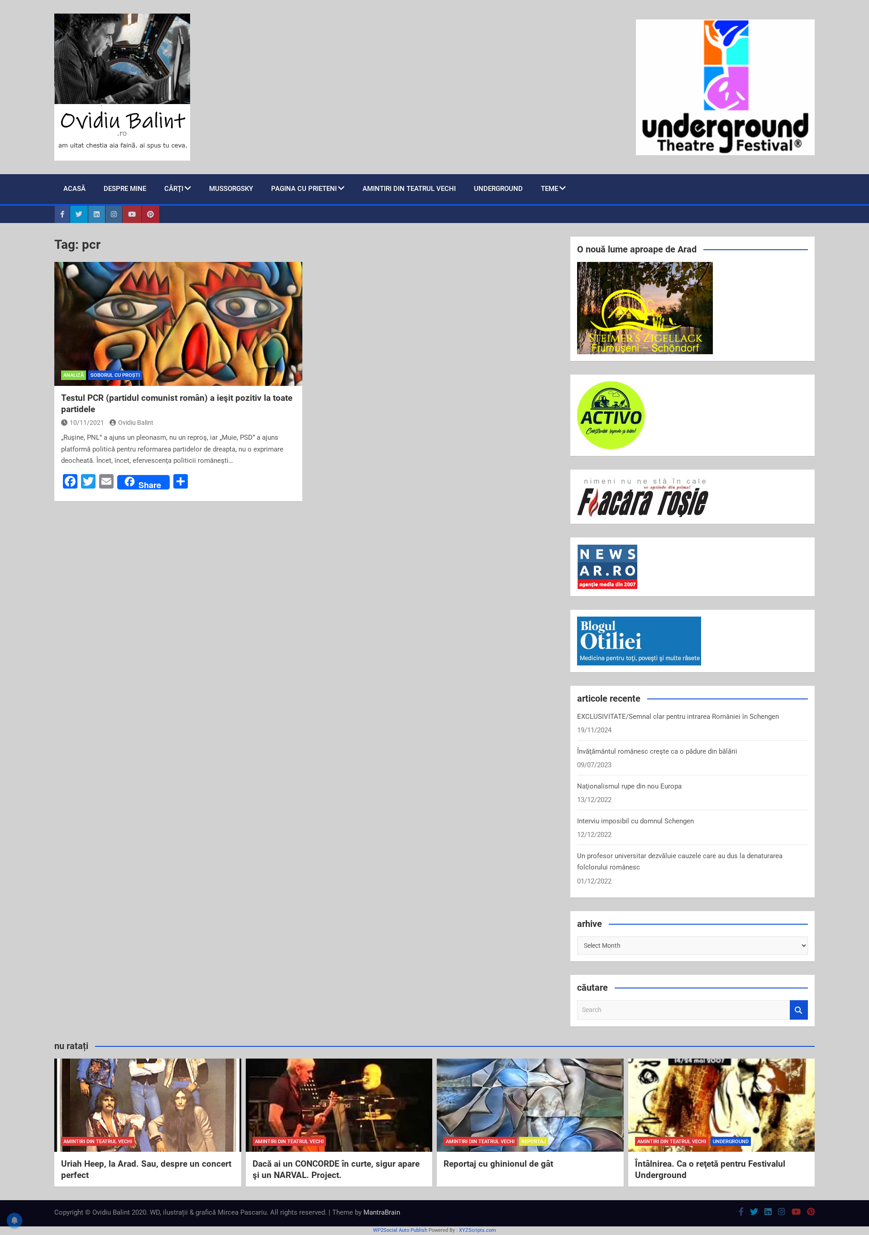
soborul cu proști (115, 375)
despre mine (125, 189)
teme (549, 189)
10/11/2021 (87, 422)
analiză (73, 375)
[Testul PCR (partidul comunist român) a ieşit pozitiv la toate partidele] (178, 324)
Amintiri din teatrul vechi (409, 189)
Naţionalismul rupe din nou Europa (629, 786)
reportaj (533, 1142)
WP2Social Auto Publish (400, 1230)
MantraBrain (381, 1212)
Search (799, 1010)
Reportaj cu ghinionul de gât (498, 1164)
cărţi (173, 189)
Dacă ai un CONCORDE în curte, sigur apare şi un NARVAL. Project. (336, 1169)
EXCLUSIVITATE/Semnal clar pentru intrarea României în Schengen (678, 716)
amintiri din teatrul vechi (97, 1142)
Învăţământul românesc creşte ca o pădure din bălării (657, 751)
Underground (498, 189)
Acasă (74, 189)
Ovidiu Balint (135, 422)
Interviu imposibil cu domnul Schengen (635, 821)
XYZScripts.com (477, 1230)
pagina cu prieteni (304, 189)
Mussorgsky (231, 189)
